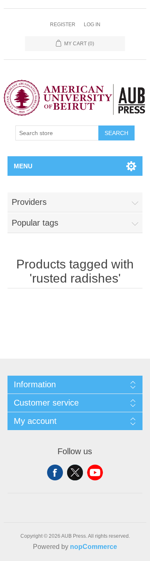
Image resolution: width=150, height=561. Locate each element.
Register (62, 24)
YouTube (95, 472)
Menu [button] (23, 166)
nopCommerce (93, 546)
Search (116, 133)
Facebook (55, 472)
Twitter (75, 472)
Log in (92, 24)
